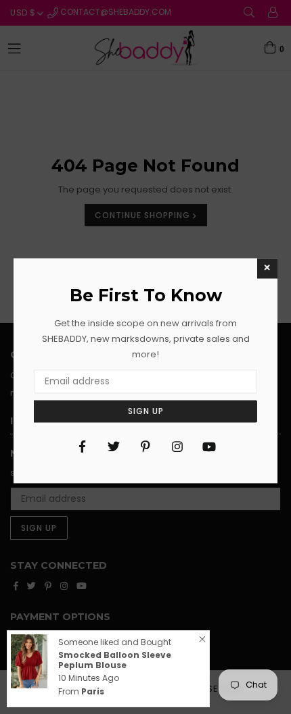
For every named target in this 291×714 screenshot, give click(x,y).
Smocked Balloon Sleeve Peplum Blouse (114, 659)
